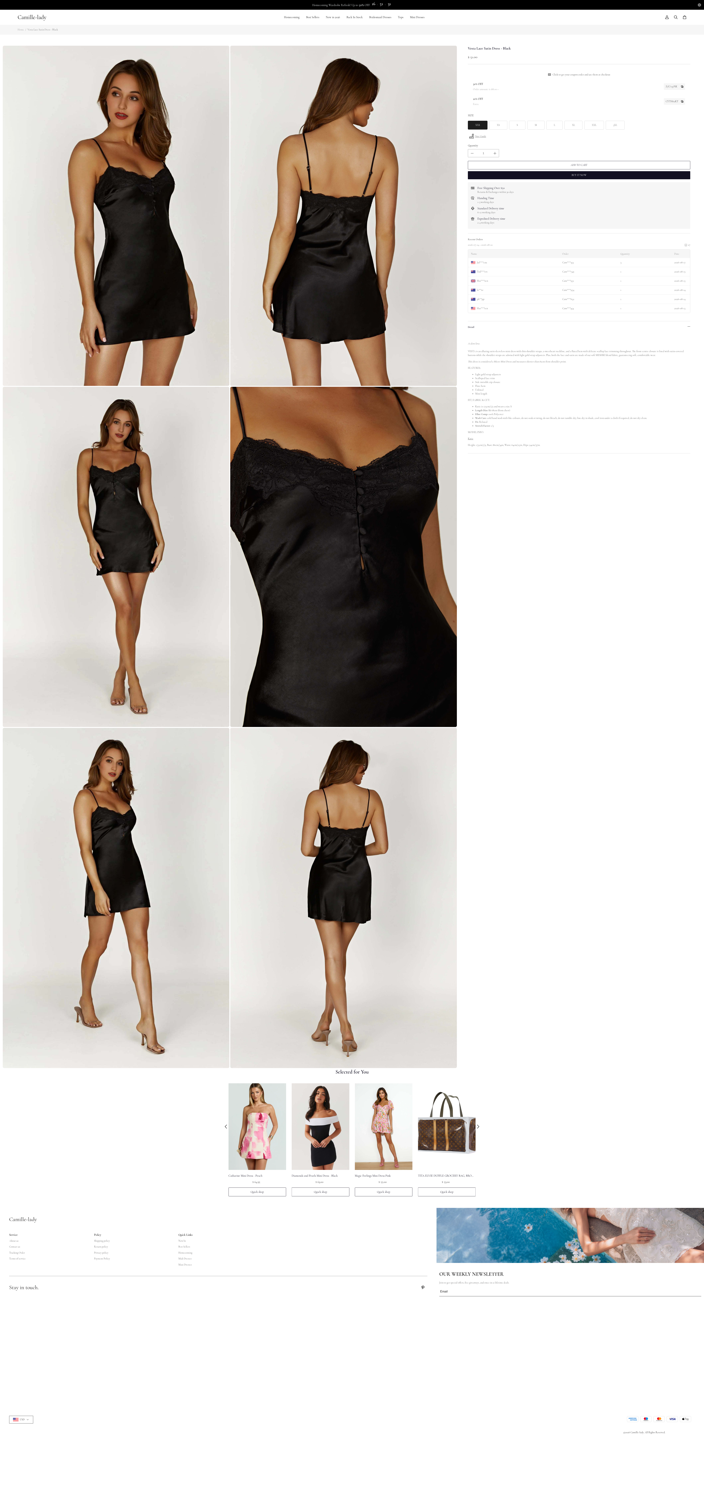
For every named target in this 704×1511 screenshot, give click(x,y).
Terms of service (17, 1258)
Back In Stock (354, 17)
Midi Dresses (185, 1258)
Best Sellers (312, 17)
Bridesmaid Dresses (380, 17)
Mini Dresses (417, 17)
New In (182, 1240)
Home (21, 29)
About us (14, 1240)
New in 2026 (333, 17)
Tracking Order (17, 1252)
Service (13, 1235)
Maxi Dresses (185, 1264)
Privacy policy (101, 1252)
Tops (400, 17)
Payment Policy (102, 1258)
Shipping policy (102, 1240)
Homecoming (292, 17)
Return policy (101, 1246)
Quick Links (185, 1235)
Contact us (14, 1246)
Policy (97, 1235)
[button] (226, 1126)
